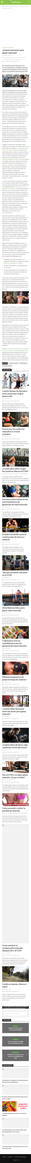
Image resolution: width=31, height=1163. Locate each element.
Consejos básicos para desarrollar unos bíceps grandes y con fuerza (14, 1131)
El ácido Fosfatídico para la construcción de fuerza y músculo (14, 537)
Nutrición (15, 1039)
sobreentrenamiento (7, 212)
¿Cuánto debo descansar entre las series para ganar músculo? (14, 711)
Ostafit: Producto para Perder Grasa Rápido (15, 1029)
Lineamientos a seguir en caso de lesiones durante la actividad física (15, 1081)
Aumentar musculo (13, 363)
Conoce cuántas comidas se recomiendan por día (15, 1042)
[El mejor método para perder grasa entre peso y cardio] (15, 1089)
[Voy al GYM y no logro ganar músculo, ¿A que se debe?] (15, 767)
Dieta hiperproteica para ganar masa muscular (13, 609)
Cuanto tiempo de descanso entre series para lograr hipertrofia (14, 393)
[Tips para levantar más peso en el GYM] (15, 562)
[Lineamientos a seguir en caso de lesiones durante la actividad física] (15, 1073)
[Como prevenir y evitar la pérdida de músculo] (15, 799)
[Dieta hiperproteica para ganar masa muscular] (15, 597)
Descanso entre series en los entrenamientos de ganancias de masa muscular (15, 502)
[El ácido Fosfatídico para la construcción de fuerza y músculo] (15, 525)
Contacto (10, 1157)
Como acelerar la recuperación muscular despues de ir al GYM (12, 948)
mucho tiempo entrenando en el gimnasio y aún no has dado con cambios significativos (15, 349)
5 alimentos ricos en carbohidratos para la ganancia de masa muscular (14, 643)
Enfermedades (15, 1052)
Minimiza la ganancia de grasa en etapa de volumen (14, 678)
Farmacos (15, 1026)
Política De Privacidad (20, 1157)
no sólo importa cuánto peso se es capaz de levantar (15, 149)
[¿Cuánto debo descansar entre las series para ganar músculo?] (15, 701)
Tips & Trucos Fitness (14, 6)
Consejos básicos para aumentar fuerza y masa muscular (15, 1147)
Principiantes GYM (7, 365)
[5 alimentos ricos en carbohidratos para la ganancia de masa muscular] (15, 632)
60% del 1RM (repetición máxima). (14, 263)
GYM (7, 6)
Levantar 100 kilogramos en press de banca (13, 159)
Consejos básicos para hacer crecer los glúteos (14, 1114)
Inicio (3, 6)
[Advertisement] (15, 27)
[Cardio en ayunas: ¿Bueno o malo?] (15, 974)
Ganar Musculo (23, 363)
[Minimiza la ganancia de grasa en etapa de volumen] (15, 668)
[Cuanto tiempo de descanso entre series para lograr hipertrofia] (15, 380)
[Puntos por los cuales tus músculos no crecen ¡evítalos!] (15, 419)
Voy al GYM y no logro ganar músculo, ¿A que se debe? (15, 776)
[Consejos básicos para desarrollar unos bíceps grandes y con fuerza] (15, 1123)
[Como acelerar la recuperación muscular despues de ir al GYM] (15, 883)
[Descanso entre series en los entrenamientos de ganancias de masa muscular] (15, 491)
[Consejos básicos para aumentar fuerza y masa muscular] (15, 1139)
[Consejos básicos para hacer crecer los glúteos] (15, 1106)
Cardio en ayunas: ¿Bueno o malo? (14, 985)
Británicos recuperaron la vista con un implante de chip (15, 1056)
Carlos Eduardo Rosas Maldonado (11, 61)
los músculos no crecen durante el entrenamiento (14, 187)
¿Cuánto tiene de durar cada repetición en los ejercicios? (15, 746)
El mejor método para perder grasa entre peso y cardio (15, 1097)
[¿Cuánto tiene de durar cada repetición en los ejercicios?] (15, 735)
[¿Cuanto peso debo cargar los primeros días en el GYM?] (15, 457)
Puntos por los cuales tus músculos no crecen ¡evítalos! (13, 431)
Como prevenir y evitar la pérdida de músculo (13, 809)
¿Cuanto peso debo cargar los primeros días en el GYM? (15, 469)
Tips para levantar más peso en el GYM (14, 573)
